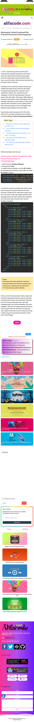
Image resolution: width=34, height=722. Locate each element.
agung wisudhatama (8, 39)
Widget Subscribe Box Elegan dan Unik (15, 546)
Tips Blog (15, 340)
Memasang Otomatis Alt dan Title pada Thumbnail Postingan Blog (15, 429)
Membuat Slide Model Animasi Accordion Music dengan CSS (16, 372)
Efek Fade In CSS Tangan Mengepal (15, 562)
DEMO (17, 322)
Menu (3, 2)
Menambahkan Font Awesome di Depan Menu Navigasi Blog (16, 414)
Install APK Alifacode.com (17, 665)
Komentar (16, 39)
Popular (9, 529)
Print (30, 334)
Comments (25, 529)
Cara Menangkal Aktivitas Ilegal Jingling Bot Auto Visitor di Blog (17, 400)
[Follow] (4, 696)
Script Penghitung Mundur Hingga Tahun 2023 (15, 611)
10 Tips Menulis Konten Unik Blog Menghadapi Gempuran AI (16, 443)
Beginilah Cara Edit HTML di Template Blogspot (14, 387)
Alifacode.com (22, 718)
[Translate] (24, 503)
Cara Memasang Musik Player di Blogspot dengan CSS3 (16, 578)
